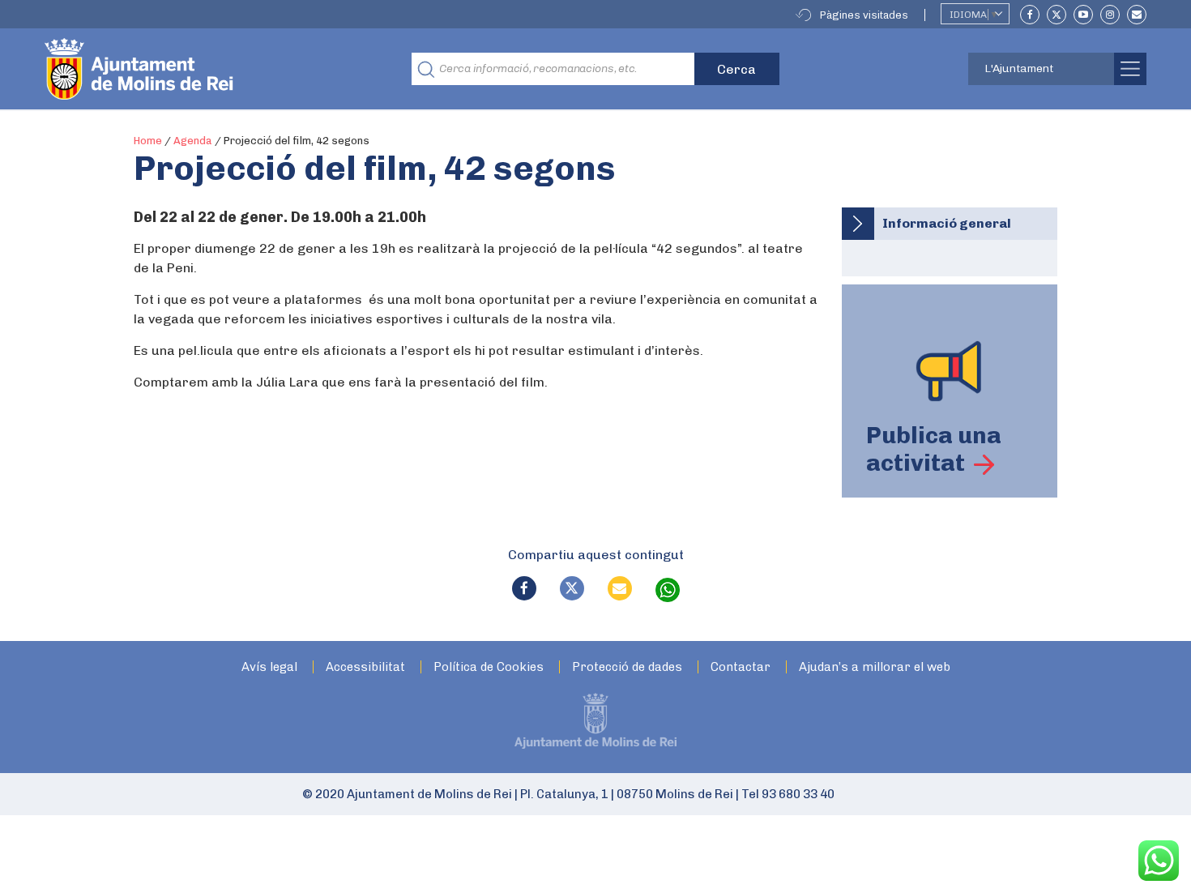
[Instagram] (1110, 14)
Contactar (741, 667)
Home (148, 141)
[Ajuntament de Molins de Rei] (198, 68)
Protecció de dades (627, 667)
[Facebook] (1029, 14)
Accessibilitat (365, 667)
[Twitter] (1056, 14)
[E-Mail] (1136, 14)
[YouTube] (1083, 14)
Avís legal (269, 667)
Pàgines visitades (864, 15)
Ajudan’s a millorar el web (874, 667)
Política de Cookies (488, 667)
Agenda (192, 141)
